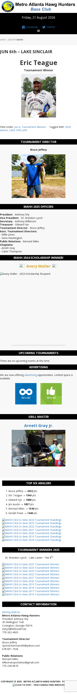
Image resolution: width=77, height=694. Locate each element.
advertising (30, 375)
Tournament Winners (33, 127)
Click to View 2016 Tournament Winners (36, 594)
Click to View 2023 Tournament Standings (37, 523)
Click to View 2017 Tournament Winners (36, 591)
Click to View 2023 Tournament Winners (36, 571)
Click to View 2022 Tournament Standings (37, 526)
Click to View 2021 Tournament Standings (37, 530)
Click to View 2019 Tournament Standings (37, 536)
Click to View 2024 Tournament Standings (37, 520)
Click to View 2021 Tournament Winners (36, 577)
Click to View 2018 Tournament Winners (36, 587)
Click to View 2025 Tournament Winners (36, 564)
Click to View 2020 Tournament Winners (36, 581)
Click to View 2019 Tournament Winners (36, 584)
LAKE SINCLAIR (18, 130)
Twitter (50, 27)
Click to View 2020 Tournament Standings (37, 533)
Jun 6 (17, 127)
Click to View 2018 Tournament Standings (37, 540)
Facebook (31, 27)
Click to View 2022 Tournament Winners (36, 574)
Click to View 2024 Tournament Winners (36, 567)
